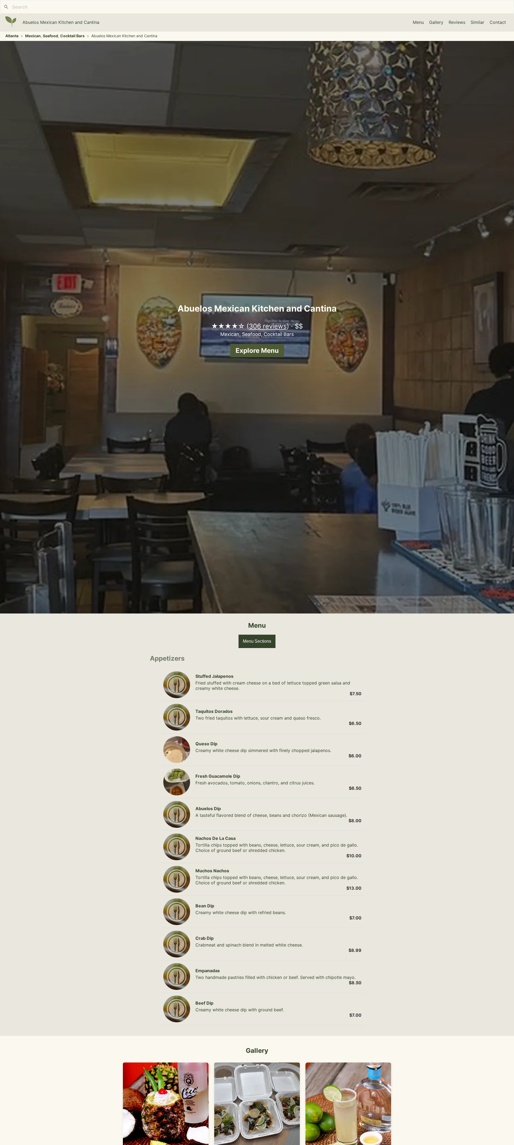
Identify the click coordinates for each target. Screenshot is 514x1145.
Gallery (436, 22)
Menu (418, 22)
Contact (498, 22)
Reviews (457, 22)
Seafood (50, 35)
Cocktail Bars (72, 35)
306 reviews (268, 326)
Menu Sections (257, 641)
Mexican (33, 35)
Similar (477, 22)
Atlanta (11, 35)
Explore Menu (257, 350)
